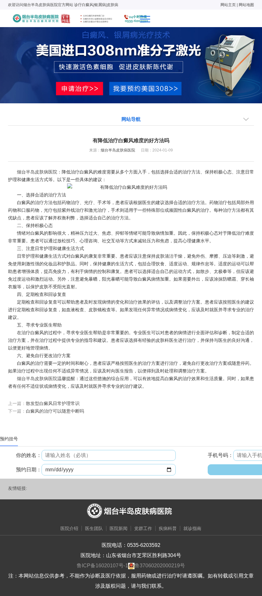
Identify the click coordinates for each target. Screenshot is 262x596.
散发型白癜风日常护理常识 (53, 403)
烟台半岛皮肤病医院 (118, 150)
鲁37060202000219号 (160, 565)
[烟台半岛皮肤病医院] (80, 18)
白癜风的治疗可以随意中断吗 (55, 411)
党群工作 (143, 528)
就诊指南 (192, 528)
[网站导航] (145, 19)
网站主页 (228, 5)
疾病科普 (168, 528)
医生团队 (94, 528)
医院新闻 (118, 528)
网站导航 (131, 119)
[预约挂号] (131, 64)
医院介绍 (69, 528)
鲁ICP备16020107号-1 (102, 565)
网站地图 (246, 5)
